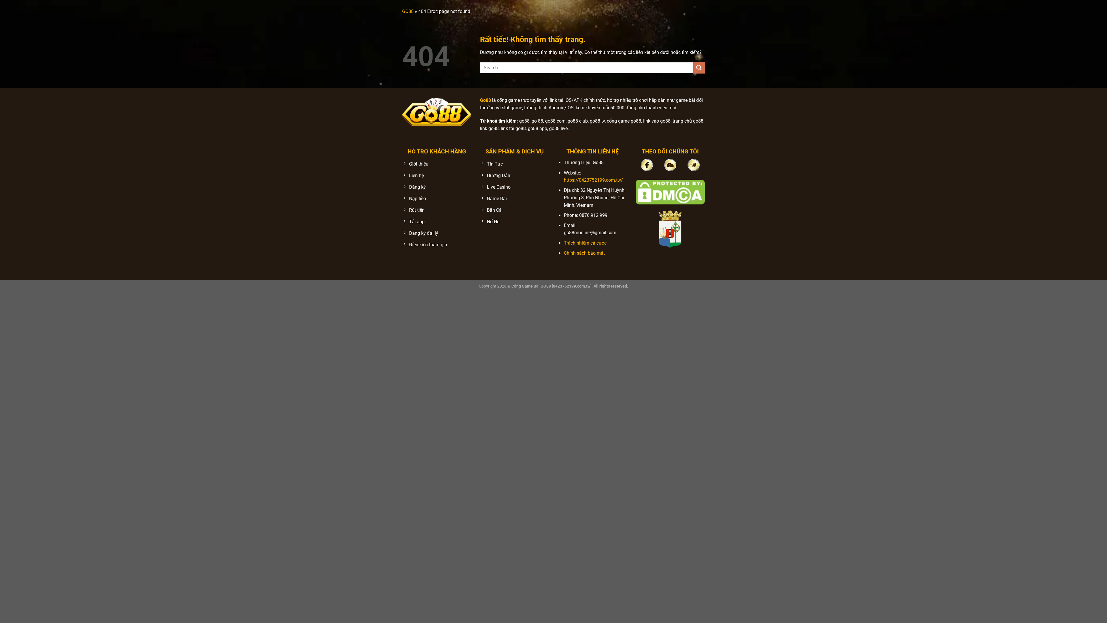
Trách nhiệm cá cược (585, 243)
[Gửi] (699, 67)
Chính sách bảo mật (584, 253)
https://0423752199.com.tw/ (593, 180)
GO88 (408, 11)
